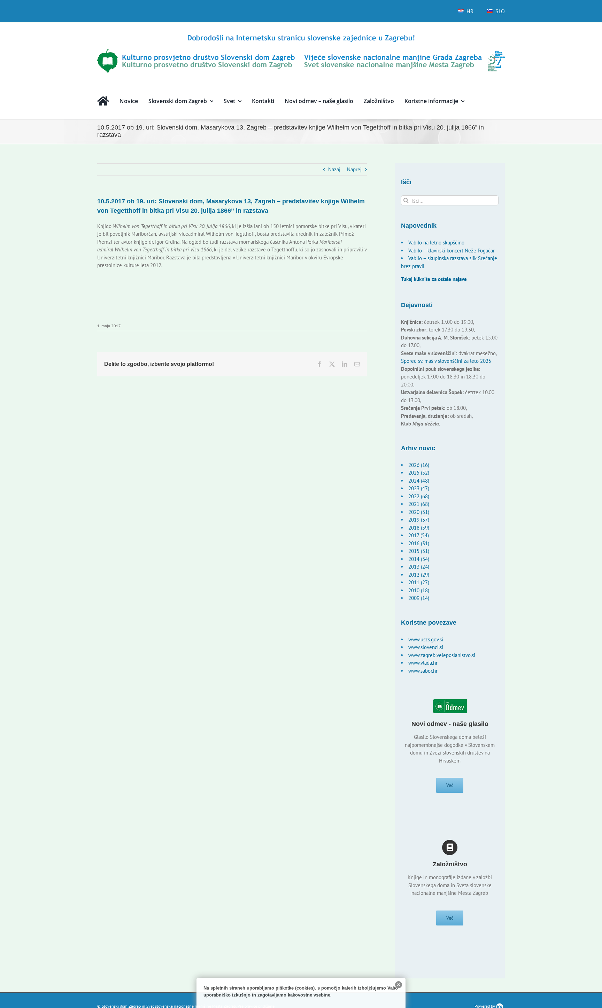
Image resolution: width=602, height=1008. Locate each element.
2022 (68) (418, 496)
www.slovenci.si (425, 647)
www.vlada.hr (423, 662)
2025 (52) (418, 472)
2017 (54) (418, 535)
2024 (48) (418, 480)
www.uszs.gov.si (425, 639)
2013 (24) (418, 566)
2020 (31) (418, 512)
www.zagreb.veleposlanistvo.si (441, 655)
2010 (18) (418, 590)
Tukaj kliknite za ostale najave (434, 279)
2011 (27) (418, 582)
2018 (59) (418, 527)
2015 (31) (418, 551)
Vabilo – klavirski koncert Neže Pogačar (451, 250)
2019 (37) (418, 519)
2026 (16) (418, 465)
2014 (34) (418, 559)
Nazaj (334, 169)
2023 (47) (418, 488)
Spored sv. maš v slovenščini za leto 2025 (446, 361)
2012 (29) (418, 574)
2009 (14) (418, 598)
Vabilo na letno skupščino (436, 242)
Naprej (354, 169)
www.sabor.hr (423, 670)
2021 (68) (418, 504)
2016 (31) (418, 543)
